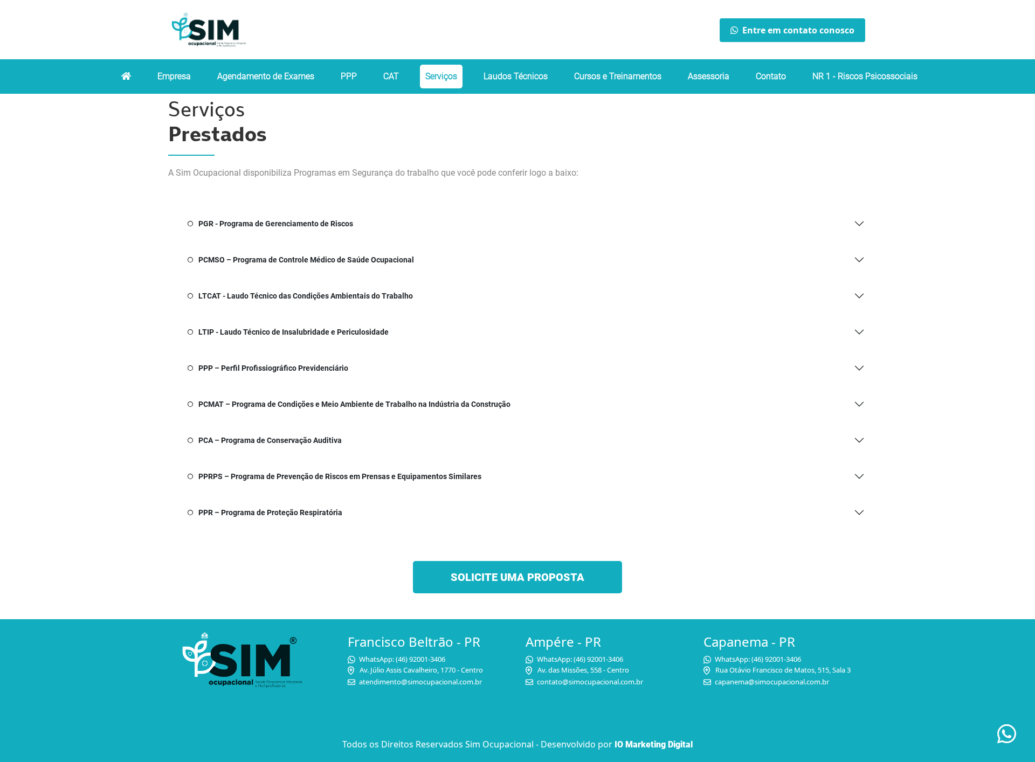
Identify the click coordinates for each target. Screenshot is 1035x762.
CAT (391, 76)
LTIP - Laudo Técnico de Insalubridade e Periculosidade (293, 332)
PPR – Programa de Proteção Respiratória (270, 512)
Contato (771, 76)
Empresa (174, 76)
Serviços (441, 76)
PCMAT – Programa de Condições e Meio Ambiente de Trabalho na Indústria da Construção (354, 404)
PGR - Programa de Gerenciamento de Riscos (275, 223)
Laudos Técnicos (516, 76)
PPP (349, 76)
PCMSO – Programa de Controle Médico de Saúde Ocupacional (306, 259)
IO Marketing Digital (654, 744)
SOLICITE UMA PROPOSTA (517, 577)
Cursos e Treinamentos (617, 76)
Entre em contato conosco (798, 30)
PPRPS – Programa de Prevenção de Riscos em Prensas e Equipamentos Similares (339, 476)
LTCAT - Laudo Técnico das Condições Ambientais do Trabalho (305, 296)
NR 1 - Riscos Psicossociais (864, 76)
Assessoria (708, 76)
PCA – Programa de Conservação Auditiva (270, 440)
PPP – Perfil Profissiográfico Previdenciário (273, 368)
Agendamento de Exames (265, 76)
